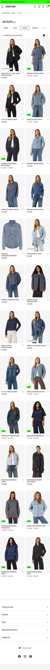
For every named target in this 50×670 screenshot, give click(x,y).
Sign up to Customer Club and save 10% (13, 2)
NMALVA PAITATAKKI (34, 119)
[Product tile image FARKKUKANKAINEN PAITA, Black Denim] (37, 553)
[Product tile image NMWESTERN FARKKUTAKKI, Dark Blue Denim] (37, 280)
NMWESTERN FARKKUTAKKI (32, 300)
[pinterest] (30, 656)
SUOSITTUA (6, 13)
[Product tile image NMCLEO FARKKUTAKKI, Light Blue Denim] (37, 372)
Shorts (45, 28)
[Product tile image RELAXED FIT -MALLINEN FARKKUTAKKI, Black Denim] (12, 54)
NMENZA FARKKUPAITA (35, 73)
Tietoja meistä (7, 607)
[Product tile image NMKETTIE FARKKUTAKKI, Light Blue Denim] (37, 507)
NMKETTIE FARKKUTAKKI (36, 346)
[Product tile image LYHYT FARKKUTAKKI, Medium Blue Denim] (12, 372)
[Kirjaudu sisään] (39, 6)
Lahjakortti (6, 637)
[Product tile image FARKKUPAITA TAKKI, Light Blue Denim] (37, 234)
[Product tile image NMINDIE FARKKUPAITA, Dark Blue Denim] (37, 417)
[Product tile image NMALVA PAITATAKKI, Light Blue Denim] (37, 100)
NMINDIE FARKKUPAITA (35, 436)
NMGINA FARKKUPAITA (35, 164)
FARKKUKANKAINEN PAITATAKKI (9, 164)
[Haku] (35, 6)
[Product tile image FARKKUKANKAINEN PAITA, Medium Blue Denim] (12, 553)
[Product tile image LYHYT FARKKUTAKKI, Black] (12, 100)
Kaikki (6, 28)
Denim (13, 13)
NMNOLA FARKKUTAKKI (10, 300)
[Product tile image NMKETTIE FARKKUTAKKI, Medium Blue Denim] (37, 326)
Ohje (4, 622)
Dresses (35, 28)
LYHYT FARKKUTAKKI (9, 119)
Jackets (24, 28)
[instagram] (25, 656)
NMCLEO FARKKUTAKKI (36, 392)
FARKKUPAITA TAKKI (34, 254)
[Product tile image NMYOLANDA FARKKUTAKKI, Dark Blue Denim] (12, 326)
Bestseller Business (9, 630)
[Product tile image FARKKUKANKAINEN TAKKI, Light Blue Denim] (12, 461)
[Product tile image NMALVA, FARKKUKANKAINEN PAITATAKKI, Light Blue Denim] (12, 234)
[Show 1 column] (47, 35)
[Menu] (2, 6)
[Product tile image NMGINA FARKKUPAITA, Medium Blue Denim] (37, 190)
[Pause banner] (48, 2)
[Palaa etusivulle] (11, 6)
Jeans (15, 28)
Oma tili (5, 615)
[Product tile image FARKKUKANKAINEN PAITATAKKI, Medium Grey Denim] (12, 507)
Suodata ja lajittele (13, 35)
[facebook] (19, 656)
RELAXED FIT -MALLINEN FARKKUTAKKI (10, 74)
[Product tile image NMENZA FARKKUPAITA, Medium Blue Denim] (37, 54)
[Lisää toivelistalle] (22, 73)
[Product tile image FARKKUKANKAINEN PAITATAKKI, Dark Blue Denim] (12, 144)
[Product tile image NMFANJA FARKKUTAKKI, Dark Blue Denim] (12, 417)
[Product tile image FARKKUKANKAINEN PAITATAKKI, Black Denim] (37, 461)
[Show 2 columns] (44, 35)
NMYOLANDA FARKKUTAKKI (6, 346)
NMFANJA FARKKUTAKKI (10, 436)
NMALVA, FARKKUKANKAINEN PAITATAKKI (9, 255)
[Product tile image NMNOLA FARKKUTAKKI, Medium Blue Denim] (12, 280)
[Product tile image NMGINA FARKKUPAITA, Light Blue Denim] (37, 144)
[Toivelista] (43, 6)
